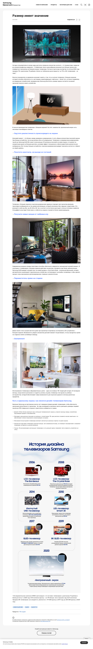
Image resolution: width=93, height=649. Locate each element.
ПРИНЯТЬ (84, 642)
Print (79, 20)
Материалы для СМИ (66, 4)
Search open (81, 4)
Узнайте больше (64, 643)
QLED (27, 607)
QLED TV (34, 607)
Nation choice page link (89, 4)
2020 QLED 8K (18, 607)
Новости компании (42, 4)
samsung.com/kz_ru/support (63, 619)
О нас (76, 4)
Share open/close (77, 20)
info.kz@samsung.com (45, 621)
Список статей (46, 633)
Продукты (54, 4)
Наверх (86, 638)
